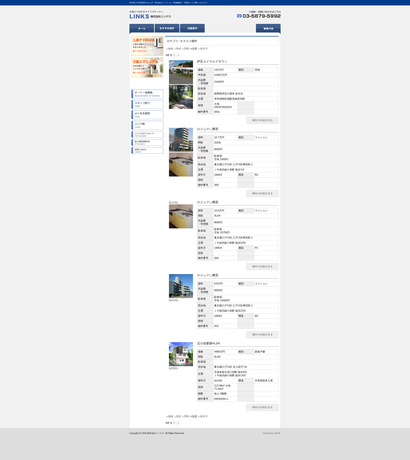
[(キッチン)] (181, 175)
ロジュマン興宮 (207, 129)
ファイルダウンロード (147, 134)
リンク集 (147, 125)
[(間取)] (173, 368)
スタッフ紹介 (147, 104)
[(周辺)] (181, 108)
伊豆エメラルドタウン (212, 61)
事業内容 (268, 29)
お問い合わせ (147, 150)
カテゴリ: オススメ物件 (182, 41)
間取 (186, 48)
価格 (170, 48)
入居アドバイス (147, 46)
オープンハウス (217, 29)
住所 (194, 48)
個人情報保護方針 (147, 142)
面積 (178, 48)
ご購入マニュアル (147, 68)
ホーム (141, 29)
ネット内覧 (147, 83)
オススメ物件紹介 (167, 29)
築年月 (204, 48)
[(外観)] (181, 83)
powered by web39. (272, 433)
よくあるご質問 (147, 114)
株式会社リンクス (150, 14)
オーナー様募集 (147, 94)
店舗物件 (192, 29)
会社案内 (243, 29)
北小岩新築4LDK (208, 343)
